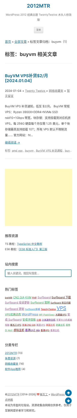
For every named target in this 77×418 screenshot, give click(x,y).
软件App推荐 (13, 369)
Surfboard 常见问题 (61, 302)
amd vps (17, 150)
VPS (61, 308)
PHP (34, 297)
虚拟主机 (19, 330)
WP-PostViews (47, 314)
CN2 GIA (18, 297)
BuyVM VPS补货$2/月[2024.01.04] (26, 78)
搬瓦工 (44, 394)
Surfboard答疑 (32, 309)
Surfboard (44, 297)
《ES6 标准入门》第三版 (33, 249)
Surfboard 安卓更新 (17, 302)
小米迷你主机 (48, 320)
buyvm (29, 150)
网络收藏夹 (56, 90)
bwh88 (8, 297)
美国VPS (40, 325)
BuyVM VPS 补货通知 (49, 150)
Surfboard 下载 (61, 297)
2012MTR (38, 6)
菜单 (38, 29)
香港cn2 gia (32, 330)
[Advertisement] (38, 197)
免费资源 (10, 358)
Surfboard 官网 (40, 302)
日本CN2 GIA (29, 325)
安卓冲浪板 (29, 319)
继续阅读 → (12, 142)
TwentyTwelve (48, 309)
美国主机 (50, 325)
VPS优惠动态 (13, 314)
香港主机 (54, 330)
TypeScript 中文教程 (29, 243)
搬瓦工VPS (15, 325)
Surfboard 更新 (14, 309)
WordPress (30, 314)
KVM (28, 297)
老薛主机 (60, 325)
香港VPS (45, 330)
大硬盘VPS (61, 314)
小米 (39, 320)
